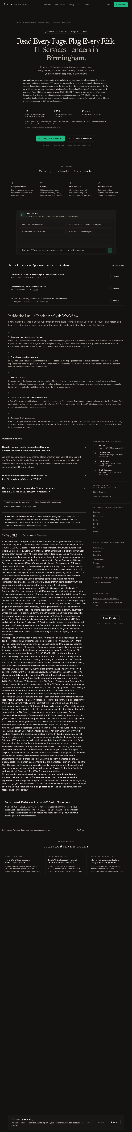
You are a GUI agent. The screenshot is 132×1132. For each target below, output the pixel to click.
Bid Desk (47, 4)
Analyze (116, 276)
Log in (108, 4)
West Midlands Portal (102, 496)
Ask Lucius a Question (82, 138)
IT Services (55, 23)
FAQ (79, 4)
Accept (114, 1122)
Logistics (97, 555)
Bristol (95, 520)
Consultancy (98, 559)
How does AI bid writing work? (81, 231)
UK (94, 528)
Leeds (96, 524)
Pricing (71, 4)
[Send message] (110, 250)
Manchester (98, 516)
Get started (120, 4)
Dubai (95, 531)
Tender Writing (43, 23)
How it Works (60, 4)
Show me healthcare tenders (34, 231)
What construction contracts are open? (85, 224)
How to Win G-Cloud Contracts (106, 598)
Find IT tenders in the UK (32, 224)
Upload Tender (110, 618)
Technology (98, 567)
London (96, 512)
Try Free (80, 830)
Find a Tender (99, 492)
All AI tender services (102, 583)
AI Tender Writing (29, 23)
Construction (98, 547)
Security (96, 563)
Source (43, 277)
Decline (101, 1122)
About (87, 4)
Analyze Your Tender (51, 138)
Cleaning (97, 551)
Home (18, 23)
